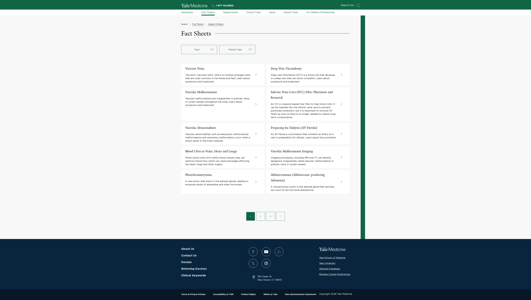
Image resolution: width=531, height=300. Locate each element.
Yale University (327, 263)
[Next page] (280, 216)
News (272, 12)
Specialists (187, 12)
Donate (186, 262)
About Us (187, 249)
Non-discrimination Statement (300, 294)
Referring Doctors (194, 268)
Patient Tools (291, 12)
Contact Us (189, 255)
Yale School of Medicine (332, 257)
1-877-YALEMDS (224, 6)
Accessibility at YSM (223, 294)
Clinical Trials (253, 12)
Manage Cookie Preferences (334, 274)
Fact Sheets (208, 12)
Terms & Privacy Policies (193, 294)
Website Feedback (329, 268)
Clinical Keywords (193, 275)
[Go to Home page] (194, 6)
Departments (230, 12)
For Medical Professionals (320, 12)
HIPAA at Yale (270, 294)
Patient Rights (248, 294)
